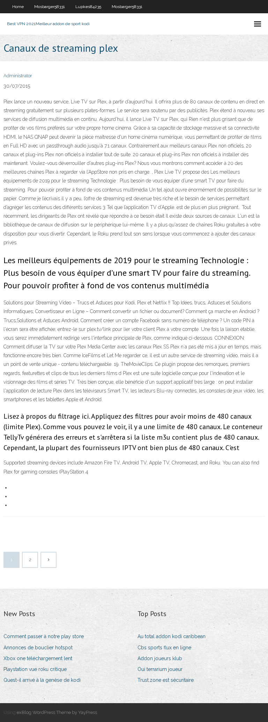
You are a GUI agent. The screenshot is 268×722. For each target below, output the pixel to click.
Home (18, 6)
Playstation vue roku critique (35, 669)
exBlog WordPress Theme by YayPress (57, 712)
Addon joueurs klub (159, 658)
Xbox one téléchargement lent (37, 658)
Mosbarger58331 (49, 6)
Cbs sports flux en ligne (164, 647)
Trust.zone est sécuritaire (165, 680)
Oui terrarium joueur (160, 669)
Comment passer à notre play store (43, 636)
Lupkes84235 (88, 6)
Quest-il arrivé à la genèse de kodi (42, 680)
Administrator (17, 75)
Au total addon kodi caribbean (171, 636)
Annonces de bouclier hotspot (38, 647)
